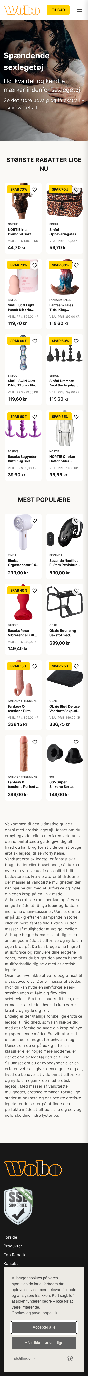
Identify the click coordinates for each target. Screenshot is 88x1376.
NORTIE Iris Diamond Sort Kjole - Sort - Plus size (22, 236)
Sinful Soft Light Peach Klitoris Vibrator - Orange (22, 309)
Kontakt (11, 1263)
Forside (10, 1237)
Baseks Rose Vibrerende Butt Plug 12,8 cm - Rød (21, 637)
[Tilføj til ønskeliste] (34, 189)
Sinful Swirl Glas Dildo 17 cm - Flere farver (23, 385)
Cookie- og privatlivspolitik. (35, 1313)
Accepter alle (44, 1327)
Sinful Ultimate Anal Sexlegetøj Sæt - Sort (62, 385)
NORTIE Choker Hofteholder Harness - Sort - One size (62, 463)
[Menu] (79, 10)
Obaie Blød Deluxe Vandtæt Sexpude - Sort (64, 710)
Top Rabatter (16, 1254)
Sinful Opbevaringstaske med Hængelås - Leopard (64, 236)
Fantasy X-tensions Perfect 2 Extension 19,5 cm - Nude (23, 788)
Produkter (13, 1245)
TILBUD (58, 10)
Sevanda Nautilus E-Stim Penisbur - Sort (64, 564)
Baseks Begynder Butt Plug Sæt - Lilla (22, 460)
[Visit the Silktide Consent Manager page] (70, 1358)
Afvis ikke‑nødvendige (44, 1343)
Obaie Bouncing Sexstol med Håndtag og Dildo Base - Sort (63, 637)
